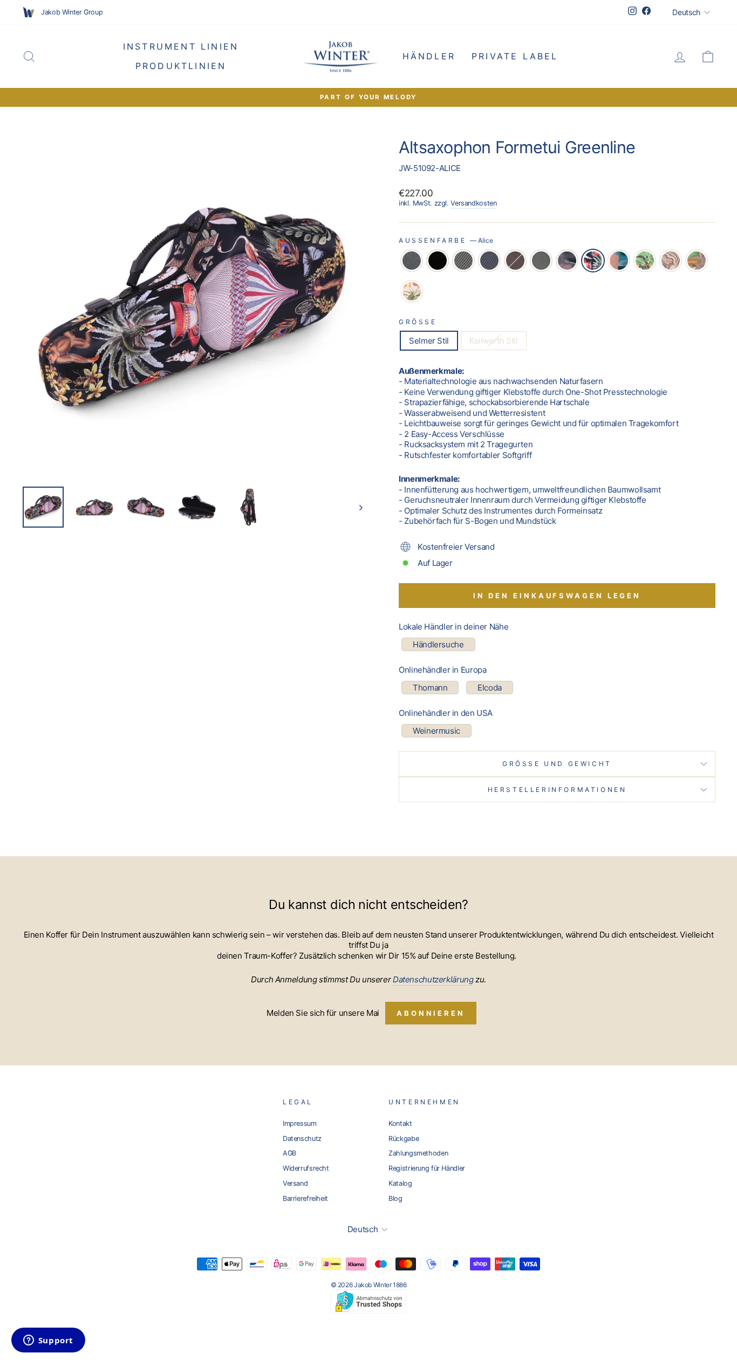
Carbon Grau (463, 260)
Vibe (567, 260)
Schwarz (437, 260)
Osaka (696, 260)
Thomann (430, 687)
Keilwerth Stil (493, 341)
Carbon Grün (541, 260)
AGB (289, 1153)
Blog (395, 1198)
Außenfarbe (446, 240)
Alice (593, 260)
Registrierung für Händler (426, 1168)
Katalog (400, 1183)
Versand (295, 1183)
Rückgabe (403, 1139)
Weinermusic (436, 731)
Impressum (300, 1123)
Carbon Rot (515, 260)
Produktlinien (181, 65)
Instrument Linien (180, 46)
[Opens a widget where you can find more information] (48, 1341)
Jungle (645, 260)
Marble (670, 260)
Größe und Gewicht (557, 764)
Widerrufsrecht (306, 1168)
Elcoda (489, 687)
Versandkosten (473, 203)
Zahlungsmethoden (418, 1153)
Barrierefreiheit (305, 1198)
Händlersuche (438, 644)
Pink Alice (411, 291)
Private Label (515, 56)
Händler (428, 56)
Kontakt (400, 1123)
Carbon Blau (489, 260)
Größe (418, 322)
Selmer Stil (429, 341)
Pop (619, 260)
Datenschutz (302, 1139)
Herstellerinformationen (557, 789)
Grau (411, 260)
